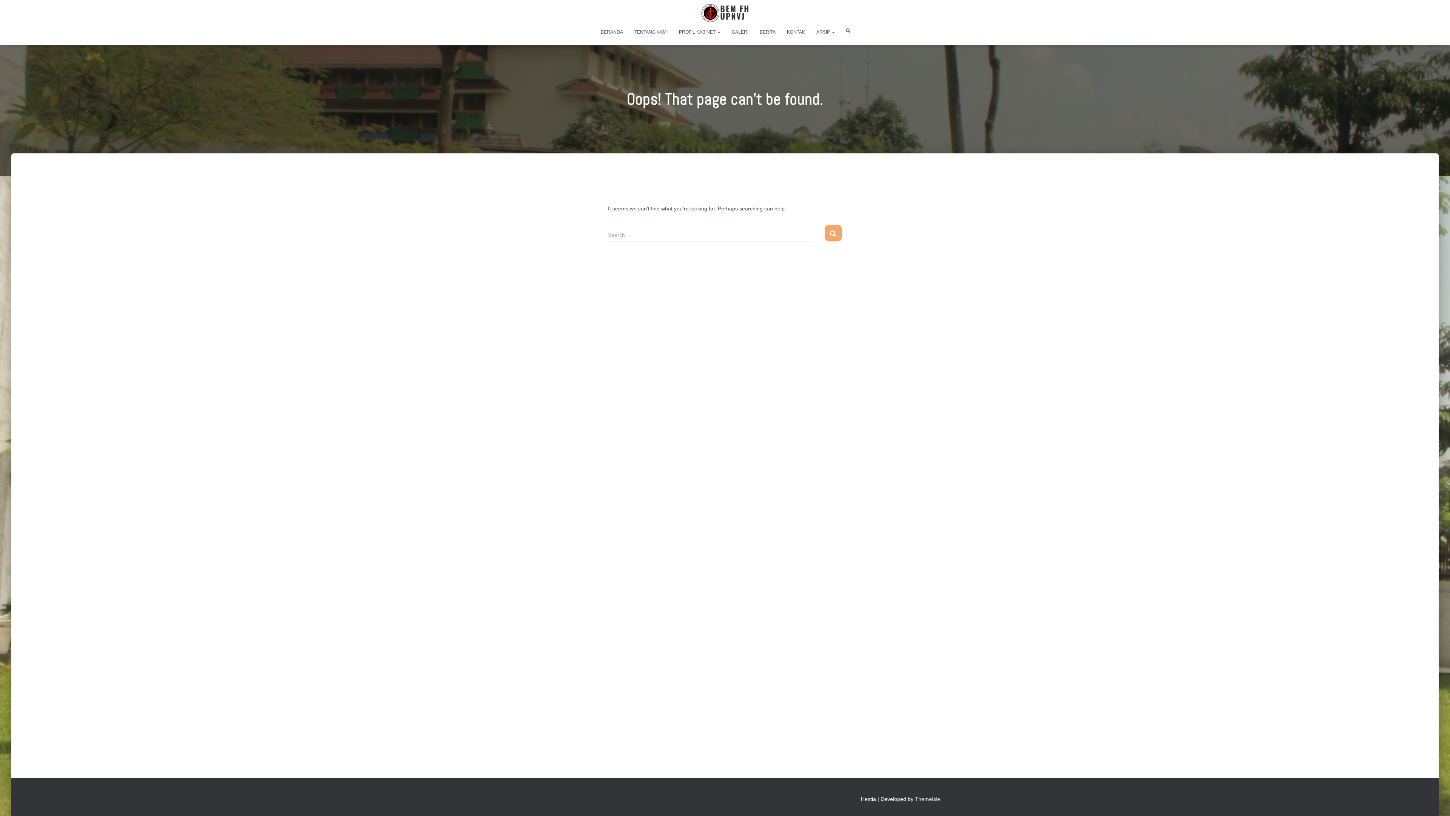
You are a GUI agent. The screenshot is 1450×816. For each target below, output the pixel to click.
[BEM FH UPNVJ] (725, 13)
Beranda (612, 32)
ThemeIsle (927, 799)
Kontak (796, 32)
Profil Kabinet (698, 32)
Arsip (823, 32)
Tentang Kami (651, 32)
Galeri (740, 32)
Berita (768, 32)
